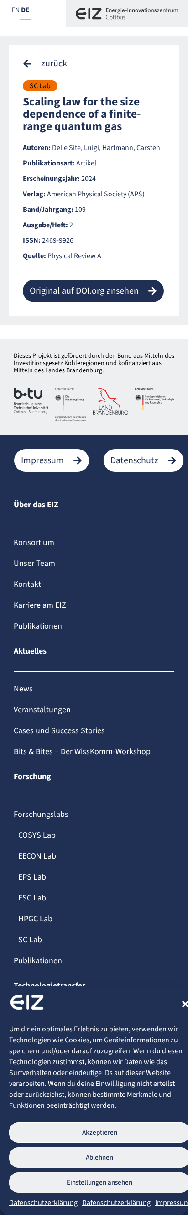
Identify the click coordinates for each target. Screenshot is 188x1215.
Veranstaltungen (42, 709)
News (23, 689)
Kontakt (27, 584)
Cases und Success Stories (59, 730)
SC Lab (40, 86)
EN (15, 10)
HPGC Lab (35, 919)
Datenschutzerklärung (43, 1203)
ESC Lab (32, 898)
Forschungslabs (41, 814)
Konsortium (34, 542)
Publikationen (38, 626)
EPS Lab (32, 877)
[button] (45, 63)
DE (25, 10)
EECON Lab (37, 856)
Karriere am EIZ (40, 605)
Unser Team (34, 563)
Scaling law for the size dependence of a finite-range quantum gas (82, 114)
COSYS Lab (37, 835)
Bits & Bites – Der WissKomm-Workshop (82, 751)
